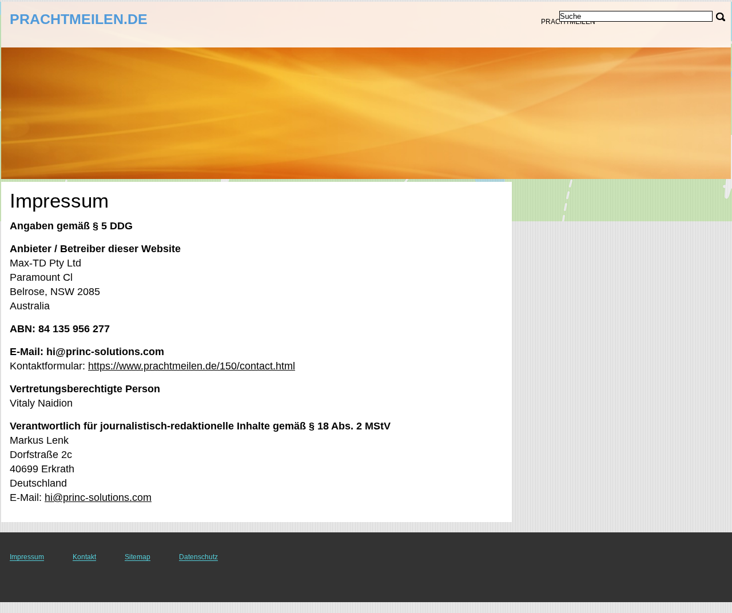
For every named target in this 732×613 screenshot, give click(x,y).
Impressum (27, 557)
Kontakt (84, 557)
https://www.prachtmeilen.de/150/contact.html (191, 366)
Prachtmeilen (568, 22)
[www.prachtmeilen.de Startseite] (80, 23)
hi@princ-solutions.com (98, 497)
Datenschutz (198, 557)
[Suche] (720, 17)
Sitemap (137, 557)
